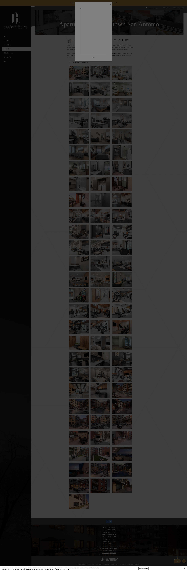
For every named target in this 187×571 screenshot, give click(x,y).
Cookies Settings (143, 568)
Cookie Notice (65, 569)
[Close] (184, 568)
